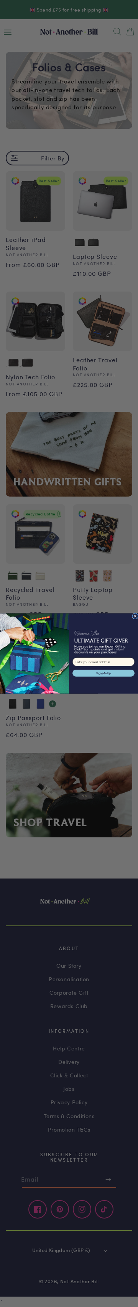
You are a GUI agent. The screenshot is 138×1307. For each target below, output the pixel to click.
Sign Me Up (103, 673)
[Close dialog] (135, 616)
